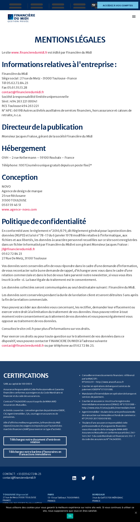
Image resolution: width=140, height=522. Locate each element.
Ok (70, 516)
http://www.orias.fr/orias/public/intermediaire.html (108, 407)
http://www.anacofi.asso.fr (110, 381)
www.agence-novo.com (19, 209)
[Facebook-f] (93, 478)
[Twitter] (83, 478)
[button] (134, 16)
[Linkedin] (74, 478)
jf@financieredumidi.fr (18, 249)
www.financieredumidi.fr (29, 52)
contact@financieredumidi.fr (23, 92)
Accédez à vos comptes (118, 5)
